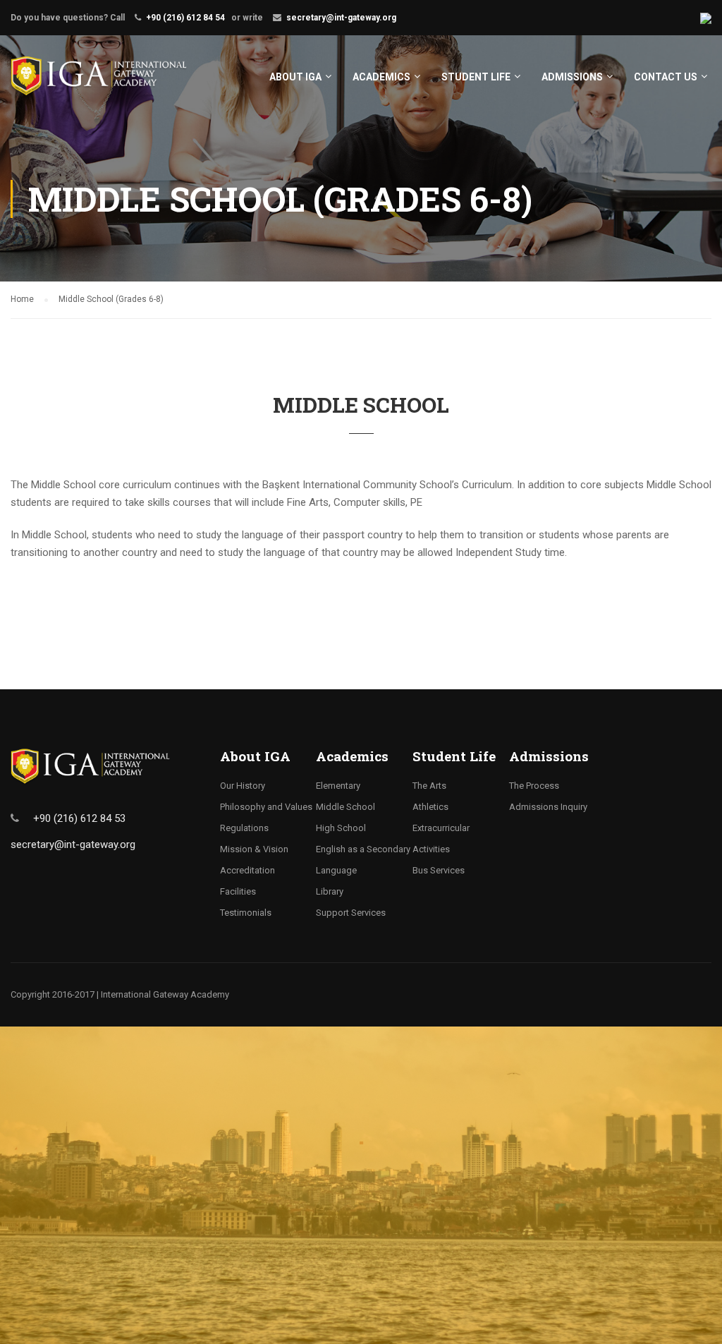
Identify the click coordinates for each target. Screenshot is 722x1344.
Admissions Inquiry (548, 806)
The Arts (429, 785)
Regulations (244, 828)
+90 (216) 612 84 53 (79, 818)
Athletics (430, 806)
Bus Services (438, 870)
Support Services (351, 912)
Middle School (345, 806)
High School (341, 828)
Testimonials (245, 912)
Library (329, 891)
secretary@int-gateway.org (341, 18)
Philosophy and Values (266, 806)
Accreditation (247, 870)
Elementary (338, 785)
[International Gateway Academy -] (99, 83)
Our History (242, 785)
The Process (534, 785)
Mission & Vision (254, 849)
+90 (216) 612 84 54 (185, 18)
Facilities (238, 891)
